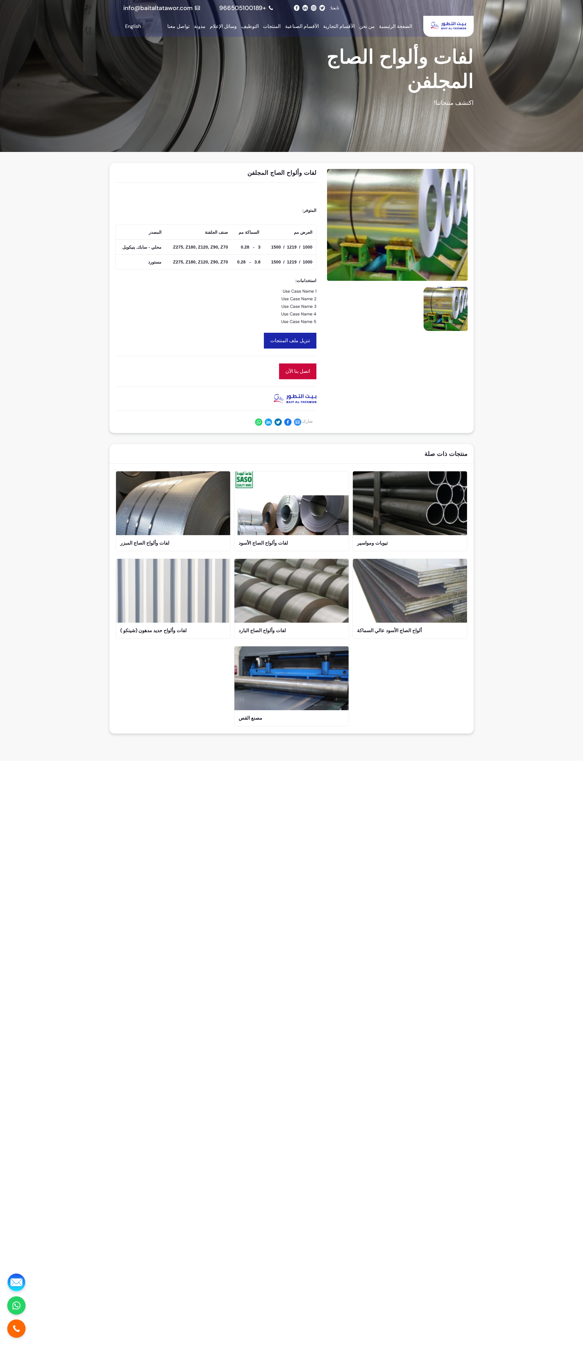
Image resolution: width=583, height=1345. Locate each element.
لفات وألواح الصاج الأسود (263, 543)
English (133, 26)
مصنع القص (250, 718)
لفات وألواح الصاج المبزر (144, 543)
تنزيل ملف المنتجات (290, 340)
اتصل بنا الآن (297, 371)
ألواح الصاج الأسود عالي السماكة (389, 630)
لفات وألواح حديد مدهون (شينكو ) (153, 630)
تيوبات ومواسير (372, 543)
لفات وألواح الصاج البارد (262, 630)
